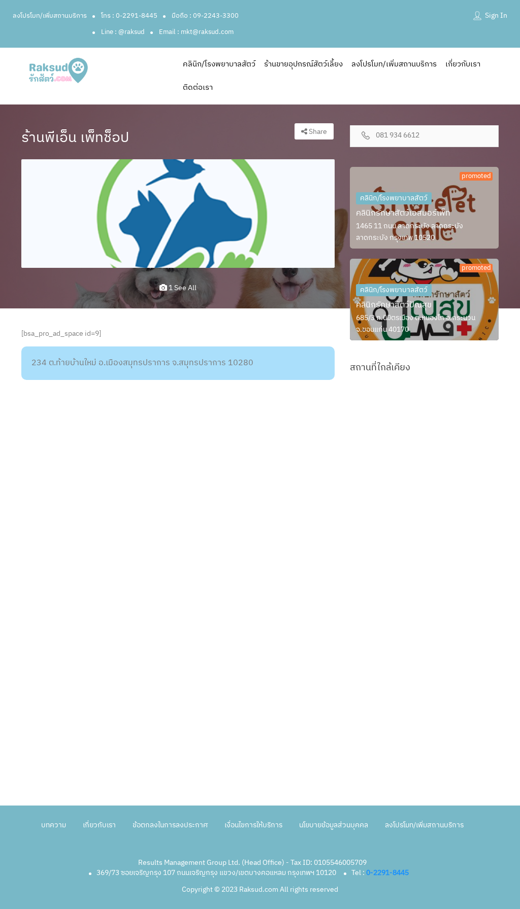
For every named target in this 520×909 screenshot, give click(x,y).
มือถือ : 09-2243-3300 (205, 15)
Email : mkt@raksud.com (196, 32)
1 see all (182, 288)
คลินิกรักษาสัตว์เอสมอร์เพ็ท (403, 213)
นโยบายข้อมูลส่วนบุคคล (333, 825)
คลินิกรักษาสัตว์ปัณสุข (394, 305)
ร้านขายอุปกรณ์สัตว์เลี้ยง (303, 64)
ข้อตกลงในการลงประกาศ (170, 825)
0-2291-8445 (387, 873)
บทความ (53, 825)
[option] (178, 213)
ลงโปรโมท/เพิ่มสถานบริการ (50, 15)
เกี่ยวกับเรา (462, 64)
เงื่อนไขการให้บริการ (253, 825)
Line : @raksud (123, 32)
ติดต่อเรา (198, 87)
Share (317, 131)
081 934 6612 (397, 135)
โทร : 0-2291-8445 (129, 15)
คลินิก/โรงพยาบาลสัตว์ (219, 64)
